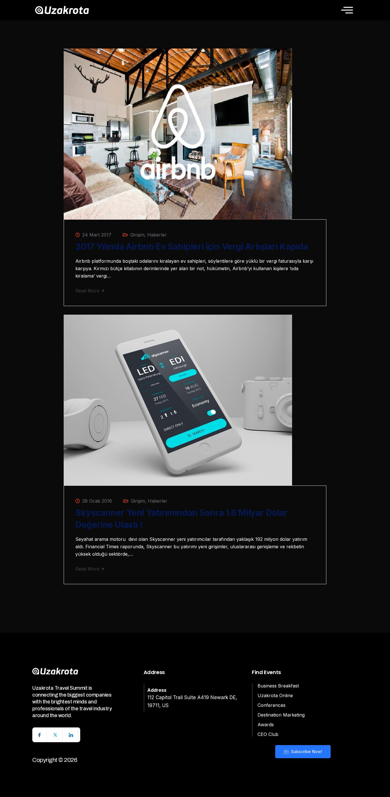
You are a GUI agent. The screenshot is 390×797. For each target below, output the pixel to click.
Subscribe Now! (306, 751)
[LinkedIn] (71, 735)
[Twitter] (55, 735)
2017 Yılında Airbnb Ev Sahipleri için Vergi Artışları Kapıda (191, 246)
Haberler (157, 235)
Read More (88, 291)
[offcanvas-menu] (347, 10)
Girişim (137, 235)
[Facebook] (40, 735)
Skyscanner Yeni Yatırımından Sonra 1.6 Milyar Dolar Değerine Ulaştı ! (181, 518)
